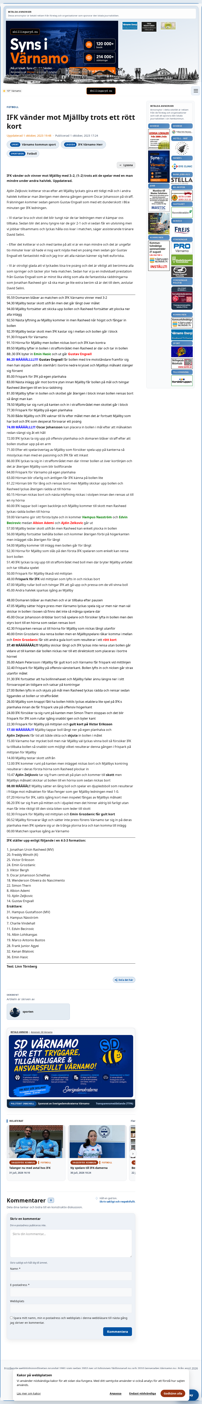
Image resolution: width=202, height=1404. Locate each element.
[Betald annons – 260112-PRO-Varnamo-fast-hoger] (182, 248)
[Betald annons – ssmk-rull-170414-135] (182, 363)
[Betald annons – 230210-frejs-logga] (182, 230)
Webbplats (17, 1301)
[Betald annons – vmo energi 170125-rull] (182, 334)
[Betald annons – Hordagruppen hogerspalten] (182, 380)
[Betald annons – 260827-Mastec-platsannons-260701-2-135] (159, 200)
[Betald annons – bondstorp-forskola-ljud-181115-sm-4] (149, 27)
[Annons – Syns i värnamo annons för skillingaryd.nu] (62, 48)
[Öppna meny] (195, 91)
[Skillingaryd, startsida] (101, 91)
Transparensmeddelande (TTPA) (114, 1103)
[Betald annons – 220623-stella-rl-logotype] (182, 181)
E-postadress (20, 1285)
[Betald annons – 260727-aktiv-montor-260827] (159, 223)
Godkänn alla (173, 1393)
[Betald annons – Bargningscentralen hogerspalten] (182, 195)
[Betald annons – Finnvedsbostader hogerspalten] (182, 212)
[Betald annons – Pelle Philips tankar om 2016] (129, 26)
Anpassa (116, 1393)
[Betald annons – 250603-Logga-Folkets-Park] (182, 132)
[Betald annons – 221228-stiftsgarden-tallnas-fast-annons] (182, 148)
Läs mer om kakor (29, 1393)
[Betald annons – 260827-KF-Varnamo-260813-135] (159, 256)
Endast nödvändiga (142, 1393)
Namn (15, 1269)
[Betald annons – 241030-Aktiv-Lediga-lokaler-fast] (159, 139)
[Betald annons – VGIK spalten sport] (182, 351)
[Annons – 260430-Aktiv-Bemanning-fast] (168, 26)
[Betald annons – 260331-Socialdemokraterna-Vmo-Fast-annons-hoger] (182, 297)
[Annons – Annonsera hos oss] (159, 166)
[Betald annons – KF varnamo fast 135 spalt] (182, 323)
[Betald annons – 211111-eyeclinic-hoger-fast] (182, 166)
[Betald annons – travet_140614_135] (182, 271)
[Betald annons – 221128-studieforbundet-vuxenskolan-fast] (182, 259)
